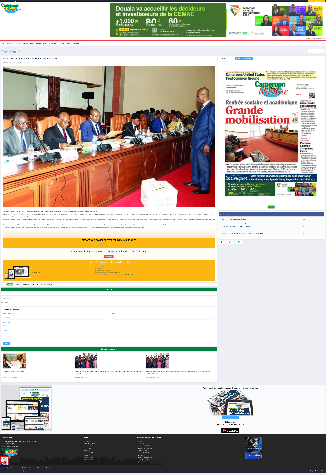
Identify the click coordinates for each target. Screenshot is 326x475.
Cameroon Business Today (145, 448)
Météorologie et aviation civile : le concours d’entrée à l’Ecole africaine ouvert (242, 233)
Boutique (313, 1)
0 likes (15, 377)
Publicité (21, 470)
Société (32, 43)
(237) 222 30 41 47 (7, 1)
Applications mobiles (89, 443)
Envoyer (6, 343)
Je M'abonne (108, 256)
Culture (38, 43)
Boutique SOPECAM (143, 452)
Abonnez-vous (247, 58)
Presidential (9, 43)
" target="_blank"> (35, 284)
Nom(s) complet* (8, 313)
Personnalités (87, 448)
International (53, 43)
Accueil (311, 51)
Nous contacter (34, 1)
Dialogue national (88, 457)
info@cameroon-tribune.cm (22, 1)
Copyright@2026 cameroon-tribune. (8, 470)
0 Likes (27, 62)
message (6, 330)
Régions (69, 43)
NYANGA (140, 455)
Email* (112, 313)
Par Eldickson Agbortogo (9, 62)
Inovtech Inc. (320, 471)
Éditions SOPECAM (143, 459)
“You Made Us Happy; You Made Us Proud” (14, 371)
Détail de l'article (319, 51)
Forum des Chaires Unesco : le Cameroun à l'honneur (236, 226)
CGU (17, 470)
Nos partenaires (88, 446)
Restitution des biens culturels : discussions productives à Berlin (239, 223)
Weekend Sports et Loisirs (145, 457)
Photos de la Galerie (89, 452)
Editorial (62, 43)
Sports (45, 43)
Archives (140, 441)
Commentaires (77, 43)
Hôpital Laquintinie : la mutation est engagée (234, 219)
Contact (25, 470)
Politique (18, 43)
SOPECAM (141, 443)
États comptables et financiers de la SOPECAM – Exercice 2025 (156, 462)
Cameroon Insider (142, 450)
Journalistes (87, 450)
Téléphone (6, 322)
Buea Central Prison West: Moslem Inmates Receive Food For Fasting (241, 230)
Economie (25, 43)
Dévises (30, 470)
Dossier (86, 455)
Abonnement (320, 1)
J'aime (8, 284)
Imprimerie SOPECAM (144, 446)
